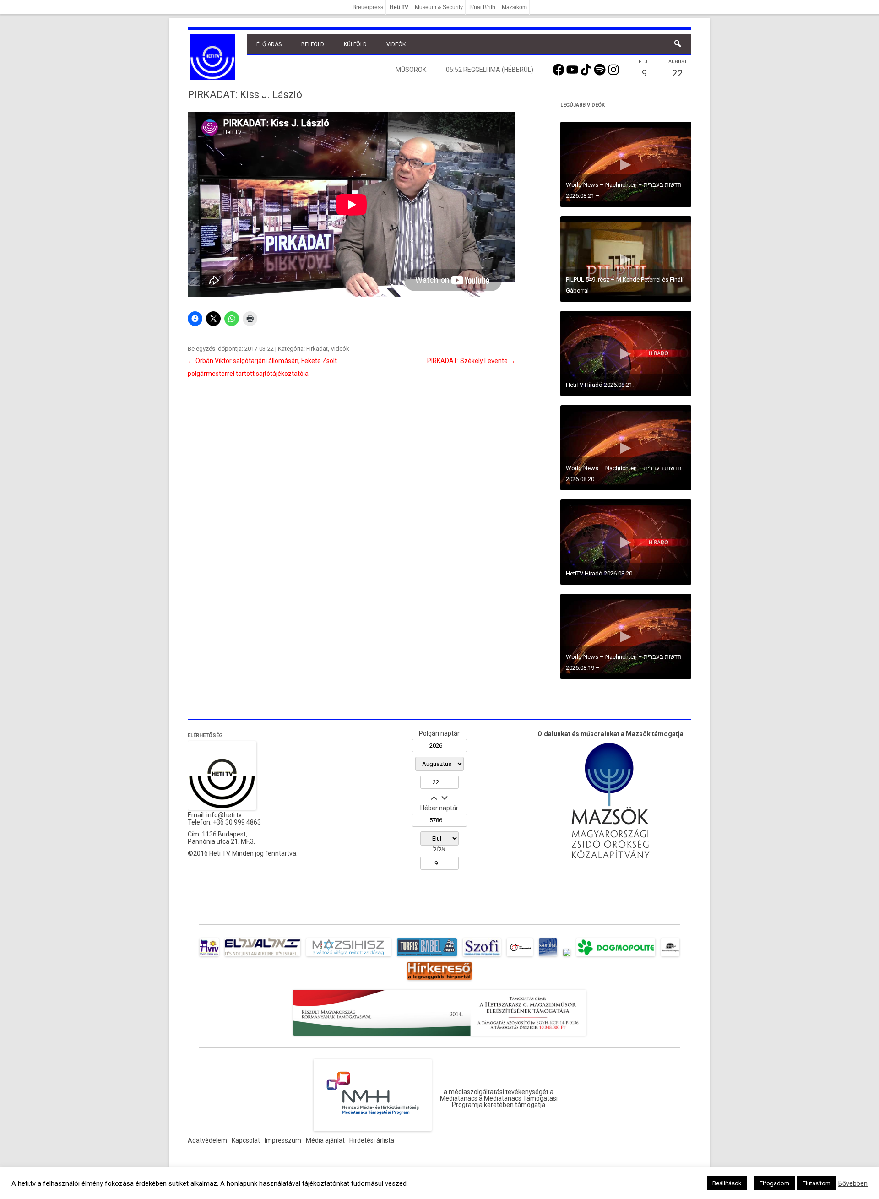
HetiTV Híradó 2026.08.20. (600, 573)
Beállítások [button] (727, 1183)
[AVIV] (209, 956)
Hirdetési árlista (371, 1140)
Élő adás (269, 44)
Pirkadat (317, 348)
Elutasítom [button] (816, 1183)
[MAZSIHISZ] (348, 956)
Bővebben (853, 1183)
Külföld (355, 44)
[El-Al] (262, 956)
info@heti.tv (224, 815)
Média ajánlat (325, 1140)
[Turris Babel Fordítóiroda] (427, 956)
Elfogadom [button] (774, 1183)
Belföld (312, 44)
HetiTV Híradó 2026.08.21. (600, 384)
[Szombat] (548, 956)
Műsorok (411, 69)
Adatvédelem (207, 1140)
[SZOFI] (482, 956)
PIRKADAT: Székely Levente (471, 360)
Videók (396, 44)
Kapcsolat (246, 1140)
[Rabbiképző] (567, 956)
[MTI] (520, 956)
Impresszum (283, 1140)
